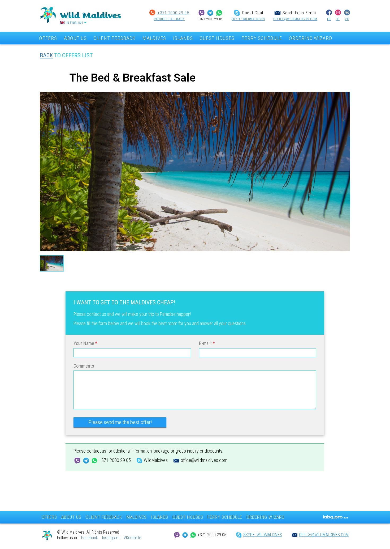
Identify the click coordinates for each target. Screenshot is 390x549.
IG (338, 19)
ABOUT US (75, 38)
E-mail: (205, 343)
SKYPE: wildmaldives (248, 19)
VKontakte (132, 537)
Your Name (83, 343)
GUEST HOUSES (217, 38)
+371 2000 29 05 (173, 12)
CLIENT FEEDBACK (115, 38)
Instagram (110, 537)
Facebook (89, 537)
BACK (46, 55)
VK (347, 19)
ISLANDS (183, 38)
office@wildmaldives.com (295, 19)
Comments (83, 366)
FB (329, 19)
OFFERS (48, 38)
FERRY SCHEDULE (261, 38)
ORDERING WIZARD (310, 38)
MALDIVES (154, 38)
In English (74, 23)
